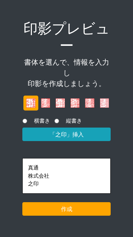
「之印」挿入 (67, 134)
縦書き (74, 120)
